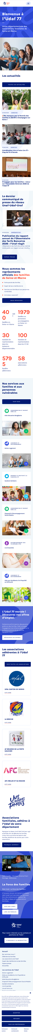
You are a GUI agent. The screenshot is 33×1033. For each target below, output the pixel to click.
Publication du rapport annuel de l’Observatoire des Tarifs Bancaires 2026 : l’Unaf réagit (16, 240)
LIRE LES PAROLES (10, 912)
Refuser (16, 1018)
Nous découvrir (16, 300)
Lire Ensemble (9, 548)
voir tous (16, 401)
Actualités (5, 965)
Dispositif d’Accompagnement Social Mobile (15, 514)
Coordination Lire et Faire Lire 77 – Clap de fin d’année (15, 151)
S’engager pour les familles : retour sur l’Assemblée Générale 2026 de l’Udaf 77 (16, 184)
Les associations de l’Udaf (10, 959)
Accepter (16, 1012)
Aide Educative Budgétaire (13, 415)
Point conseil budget (8, 991)
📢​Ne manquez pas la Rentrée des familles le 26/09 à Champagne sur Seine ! (16, 118)
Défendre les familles (8, 956)
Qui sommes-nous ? (8, 954)
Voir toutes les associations (18, 664)
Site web (8, 692)
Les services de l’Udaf (10, 970)
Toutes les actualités (16, 84)
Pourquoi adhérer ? (11, 844)
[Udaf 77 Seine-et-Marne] (6, 3)
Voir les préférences (16, 1024)
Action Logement (10, 448)
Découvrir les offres (12, 637)
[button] (30, 993)
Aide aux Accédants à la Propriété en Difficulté (15, 581)
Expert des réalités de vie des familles (14, 961)
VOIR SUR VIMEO (9, 906)
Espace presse (9, 257)
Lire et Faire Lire (7, 988)
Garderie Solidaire (10, 481)
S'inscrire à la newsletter (16, 940)
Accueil (5, 951)
